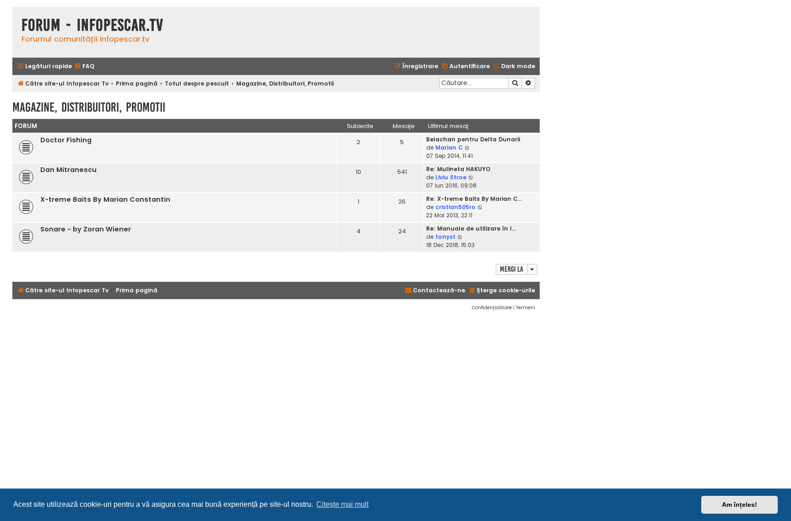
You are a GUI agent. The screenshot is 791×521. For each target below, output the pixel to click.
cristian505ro (455, 207)
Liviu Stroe (450, 177)
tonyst (445, 237)
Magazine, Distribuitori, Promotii (88, 107)
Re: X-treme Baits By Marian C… (474, 199)
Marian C (449, 147)
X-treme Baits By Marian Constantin (105, 199)
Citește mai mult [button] (342, 504)
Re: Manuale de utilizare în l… (471, 228)
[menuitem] (84, 66)
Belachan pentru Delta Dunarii (473, 139)
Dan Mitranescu (68, 169)
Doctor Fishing (66, 140)
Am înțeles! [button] (739, 504)
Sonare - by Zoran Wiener (85, 229)
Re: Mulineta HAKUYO (458, 169)
